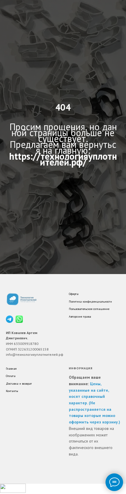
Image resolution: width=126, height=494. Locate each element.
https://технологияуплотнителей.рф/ (63, 269)
